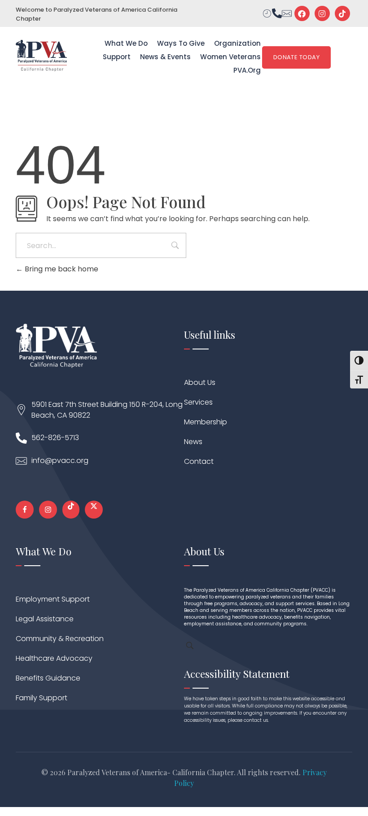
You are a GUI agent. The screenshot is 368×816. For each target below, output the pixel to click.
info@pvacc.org (59, 460)
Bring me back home (60, 269)
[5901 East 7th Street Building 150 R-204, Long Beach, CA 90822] (21, 409)
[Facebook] (302, 13)
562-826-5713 (55, 437)
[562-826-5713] (21, 438)
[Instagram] (322, 13)
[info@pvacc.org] (21, 461)
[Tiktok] (342, 13)
